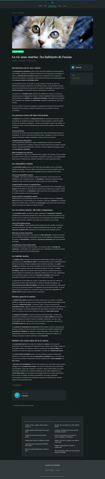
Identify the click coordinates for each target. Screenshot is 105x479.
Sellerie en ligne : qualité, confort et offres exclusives (36, 425)
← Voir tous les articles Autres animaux (23, 405)
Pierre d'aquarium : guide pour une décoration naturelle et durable (67, 451)
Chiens (65, 6)
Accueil (40, 6)
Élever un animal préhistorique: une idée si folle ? (37, 449)
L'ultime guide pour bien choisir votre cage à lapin (37, 431)
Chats (59, 6)
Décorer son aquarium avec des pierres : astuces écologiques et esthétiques (65, 436)
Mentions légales (49, 470)
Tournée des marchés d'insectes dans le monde (35, 436)
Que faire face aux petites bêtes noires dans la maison (67, 425)
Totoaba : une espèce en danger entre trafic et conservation (67, 441)
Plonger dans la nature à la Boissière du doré (37, 440)
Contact (58, 470)
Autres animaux (52, 6)
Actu (45, 6)
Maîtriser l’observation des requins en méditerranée (65, 446)
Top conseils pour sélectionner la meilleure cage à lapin (37, 444)
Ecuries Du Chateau (52, 465)
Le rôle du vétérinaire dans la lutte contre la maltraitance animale (66, 431)
